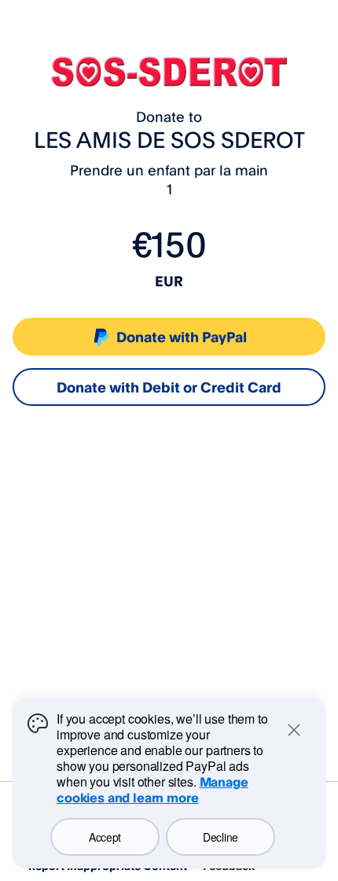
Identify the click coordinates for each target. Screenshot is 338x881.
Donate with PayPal (181, 336)
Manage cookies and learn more (152, 789)
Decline (220, 837)
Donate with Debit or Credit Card (169, 387)
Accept (105, 837)
